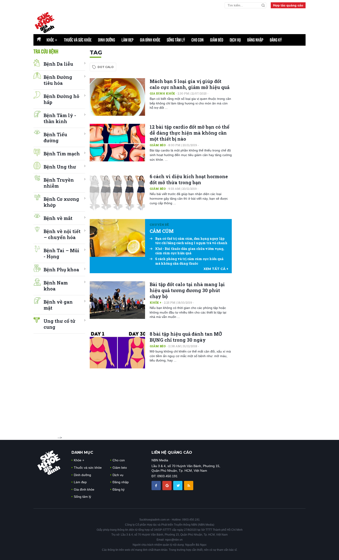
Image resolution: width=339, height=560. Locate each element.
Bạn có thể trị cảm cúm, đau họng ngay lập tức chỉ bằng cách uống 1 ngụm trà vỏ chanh (191, 240)
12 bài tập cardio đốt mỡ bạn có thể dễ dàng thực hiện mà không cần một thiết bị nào (189, 133)
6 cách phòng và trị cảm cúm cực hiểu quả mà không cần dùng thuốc (189, 261)
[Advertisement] (271, 118)
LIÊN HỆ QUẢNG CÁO (172, 452)
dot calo (106, 67)
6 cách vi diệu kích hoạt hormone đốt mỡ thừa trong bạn (189, 179)
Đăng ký (276, 39)
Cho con (197, 39)
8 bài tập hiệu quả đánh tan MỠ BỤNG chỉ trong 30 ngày (186, 337)
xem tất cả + (216, 269)
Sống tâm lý (176, 39)
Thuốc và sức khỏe (78, 39)
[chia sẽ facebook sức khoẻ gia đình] (157, 485)
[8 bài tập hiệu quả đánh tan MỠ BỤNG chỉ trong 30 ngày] (117, 349)
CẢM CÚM (162, 231)
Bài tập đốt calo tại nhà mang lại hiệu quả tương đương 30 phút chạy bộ (187, 290)
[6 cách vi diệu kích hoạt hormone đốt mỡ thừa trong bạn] (117, 192)
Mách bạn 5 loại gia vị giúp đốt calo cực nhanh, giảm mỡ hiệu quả (189, 84)
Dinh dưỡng (106, 39)
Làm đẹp (128, 39)
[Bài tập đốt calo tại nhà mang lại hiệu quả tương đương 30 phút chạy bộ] (117, 300)
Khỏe (52, 39)
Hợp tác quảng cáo (288, 5)
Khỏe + (155, 302)
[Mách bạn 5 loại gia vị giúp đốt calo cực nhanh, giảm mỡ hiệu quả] (117, 97)
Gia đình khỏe (150, 39)
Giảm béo (216, 39)
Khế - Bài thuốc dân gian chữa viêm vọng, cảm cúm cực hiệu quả (189, 250)
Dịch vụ (235, 39)
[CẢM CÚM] (117, 238)
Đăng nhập (255, 39)
